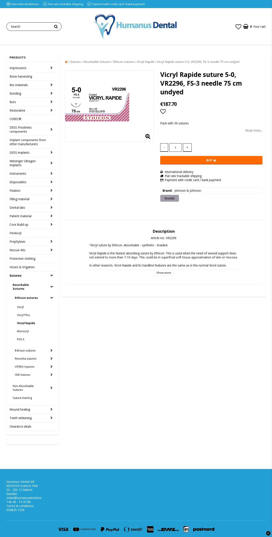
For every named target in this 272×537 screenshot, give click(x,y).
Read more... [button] (253, 130)
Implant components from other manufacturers (28, 142)
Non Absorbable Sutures (23, 388)
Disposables (18, 182)
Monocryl (23, 331)
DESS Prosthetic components (21, 129)
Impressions (18, 68)
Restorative (17, 110)
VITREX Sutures (24, 366)
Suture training (22, 398)
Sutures (15, 275)
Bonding (15, 93)
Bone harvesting (21, 76)
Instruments (18, 173)
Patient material (20, 216)
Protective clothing (22, 258)
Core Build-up (19, 224)
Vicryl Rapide (26, 323)
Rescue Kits (18, 250)
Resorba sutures (26, 358)
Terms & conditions (20, 506)
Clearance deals (20, 426)
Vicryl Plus (23, 315)
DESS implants (20, 152)
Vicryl (20, 307)
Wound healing (20, 409)
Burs (13, 102)
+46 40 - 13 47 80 (18, 502)
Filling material (19, 199)
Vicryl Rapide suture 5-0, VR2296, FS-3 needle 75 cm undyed (198, 62)
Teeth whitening (21, 418)
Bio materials (19, 85)
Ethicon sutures (26, 298)
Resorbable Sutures (21, 286)
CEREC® (15, 119)
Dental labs (17, 207)
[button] (238, 26)
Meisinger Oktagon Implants (23, 163)
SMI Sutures (22, 375)
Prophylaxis (17, 241)
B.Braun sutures (25, 350)
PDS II (20, 339)
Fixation (15, 190)
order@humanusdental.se (24, 498)
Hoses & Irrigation (22, 267)
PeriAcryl (15, 233)
